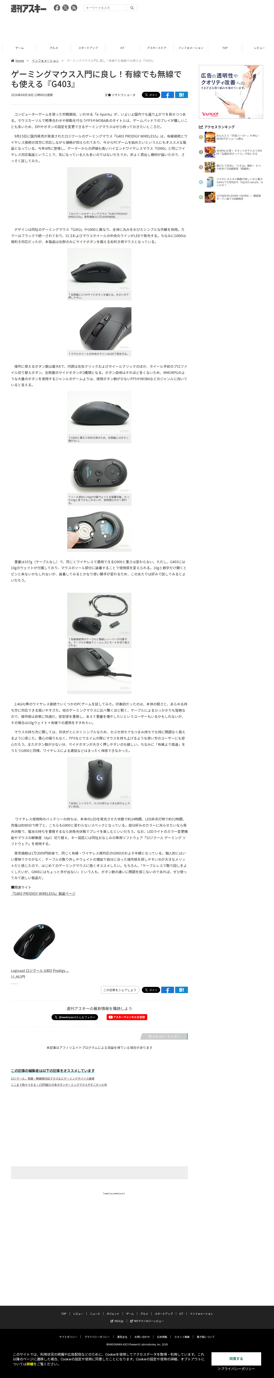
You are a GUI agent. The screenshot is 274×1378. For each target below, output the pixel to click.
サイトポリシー (68, 1337)
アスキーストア (154, 48)
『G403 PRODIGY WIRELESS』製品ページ (43, 893)
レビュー (256, 48)
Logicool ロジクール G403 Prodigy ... (40, 970)
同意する (236, 1359)
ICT (120, 48)
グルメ (51, 48)
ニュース (95, 1313)
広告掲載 (162, 1337)
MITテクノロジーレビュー (149, 1321)
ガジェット (113, 1313)
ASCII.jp (119, 1321)
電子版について (206, 1337)
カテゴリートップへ (165, 1036)
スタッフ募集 (182, 1337)
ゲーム (17, 48)
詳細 (30, 1364)
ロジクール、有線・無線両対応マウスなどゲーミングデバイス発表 (52, 1078)
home (19, 60)
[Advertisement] (137, 26)
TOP (222, 48)
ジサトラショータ (124, 95)
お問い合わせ (142, 1337)
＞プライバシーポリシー (236, 1369)
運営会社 (122, 1337)
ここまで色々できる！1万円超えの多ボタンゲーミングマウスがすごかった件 (59, 1084)
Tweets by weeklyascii (114, 1193)
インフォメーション (188, 48)
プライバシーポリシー (97, 1337)
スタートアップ (85, 48)
